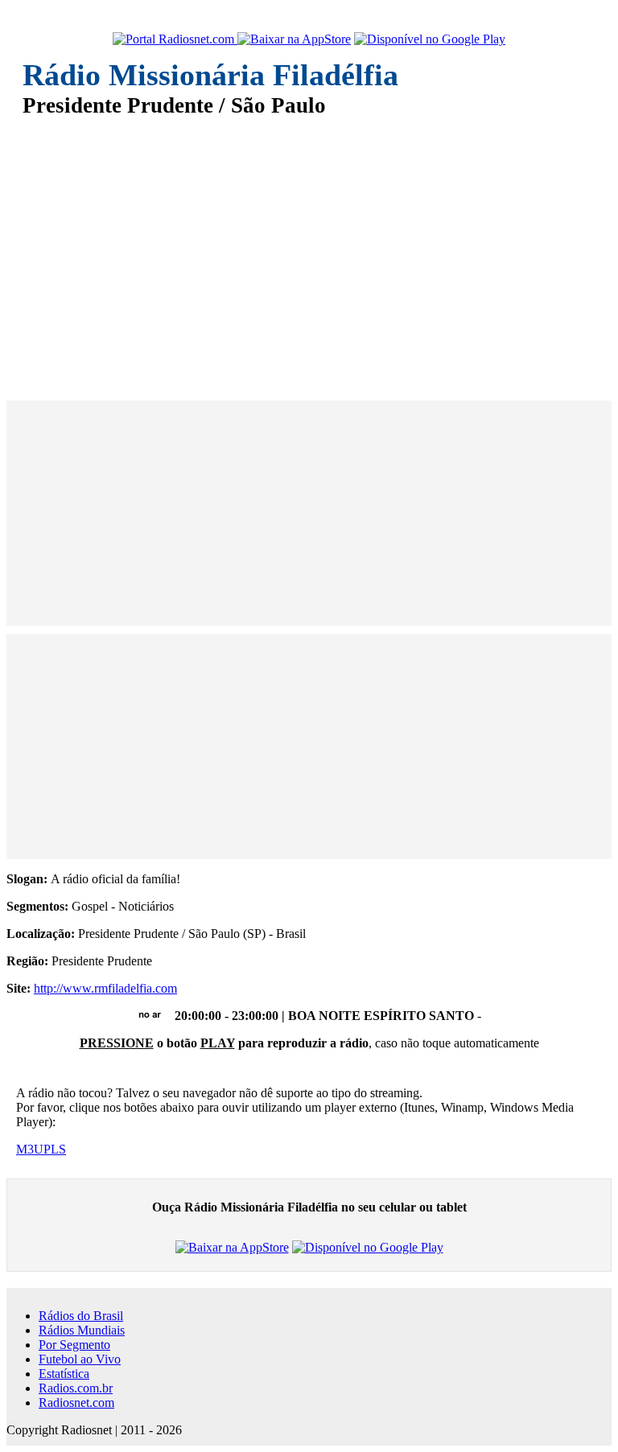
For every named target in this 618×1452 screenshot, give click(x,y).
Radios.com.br (76, 1388)
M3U (29, 1149)
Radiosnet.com (76, 1402)
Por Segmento (74, 1344)
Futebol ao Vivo (80, 1359)
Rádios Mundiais (82, 1330)
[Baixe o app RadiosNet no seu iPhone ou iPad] (294, 39)
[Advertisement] (309, 247)
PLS (54, 1149)
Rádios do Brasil (81, 1315)
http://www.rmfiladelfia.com (105, 988)
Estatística (64, 1373)
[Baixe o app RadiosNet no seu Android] (429, 39)
